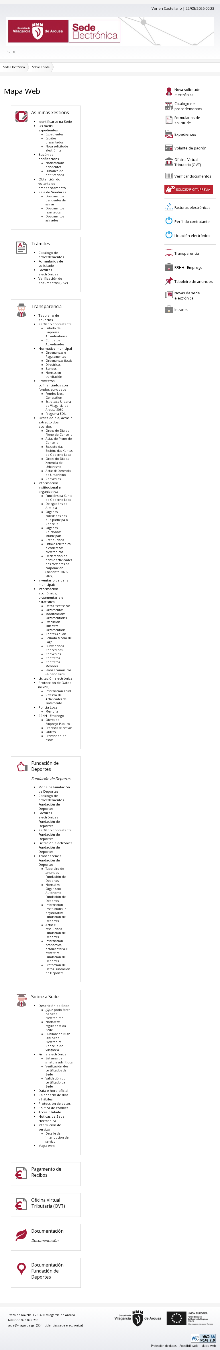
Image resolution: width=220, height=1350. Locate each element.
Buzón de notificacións (48, 156)
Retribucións (55, 540)
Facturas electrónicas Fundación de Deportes (49, 819)
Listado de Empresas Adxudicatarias (56, 332)
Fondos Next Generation (55, 396)
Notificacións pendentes (55, 165)
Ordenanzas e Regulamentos (56, 355)
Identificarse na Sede (55, 121)
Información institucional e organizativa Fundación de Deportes (56, 913)
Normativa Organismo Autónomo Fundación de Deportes (56, 893)
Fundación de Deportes (45, 766)
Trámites (40, 244)
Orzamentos (54, 610)
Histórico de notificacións (55, 173)
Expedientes (54, 134)
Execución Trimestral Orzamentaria (56, 626)
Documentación (47, 1231)
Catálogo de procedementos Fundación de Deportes (51, 802)
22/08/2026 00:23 (200, 8)
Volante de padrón (190, 148)
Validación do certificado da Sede (56, 1082)
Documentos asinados (55, 218)
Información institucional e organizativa (49, 487)
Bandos (51, 369)
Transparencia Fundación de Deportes (50, 860)
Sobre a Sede (41, 67)
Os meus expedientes (48, 128)
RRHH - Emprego (51, 715)
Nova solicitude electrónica (57, 148)
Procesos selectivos (59, 728)
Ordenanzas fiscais (59, 361)
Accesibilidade (49, 1112)
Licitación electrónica (55, 678)
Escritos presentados (54, 140)
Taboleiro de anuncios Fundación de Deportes (56, 875)
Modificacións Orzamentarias (56, 616)
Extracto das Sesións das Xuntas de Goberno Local (59, 451)
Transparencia (46, 307)
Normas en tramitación (54, 375)
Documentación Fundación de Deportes (47, 1271)
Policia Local (48, 707)
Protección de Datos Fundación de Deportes (58, 969)
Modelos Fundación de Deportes (54, 789)
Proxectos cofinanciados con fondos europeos (53, 385)
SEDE (11, 52)
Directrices (53, 365)
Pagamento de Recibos (46, 1172)
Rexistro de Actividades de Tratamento (56, 699)
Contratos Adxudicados (55, 342)
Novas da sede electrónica (187, 295)
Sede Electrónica (14, 67)
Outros (51, 732)
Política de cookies (53, 1108)
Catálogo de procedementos (51, 254)
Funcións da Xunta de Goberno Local (59, 498)
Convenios (53, 479)
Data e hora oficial (53, 1090)
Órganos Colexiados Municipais (53, 532)
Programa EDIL (56, 414)
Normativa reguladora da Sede (56, 1026)
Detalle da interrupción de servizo (57, 1137)
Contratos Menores (53, 664)
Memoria (52, 711)
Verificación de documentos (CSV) (53, 280)
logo (112, 1310)
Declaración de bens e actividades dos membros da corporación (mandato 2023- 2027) (59, 566)
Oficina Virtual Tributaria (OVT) (48, 1203)
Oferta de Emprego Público (58, 722)
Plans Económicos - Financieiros (58, 672)
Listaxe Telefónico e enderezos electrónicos (58, 548)
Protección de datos (54, 1103)
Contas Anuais (56, 634)
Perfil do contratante (55, 324)
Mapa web (46, 1145)
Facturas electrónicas (48, 272)
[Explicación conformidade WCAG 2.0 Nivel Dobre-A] (203, 1342)
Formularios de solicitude (50, 263)
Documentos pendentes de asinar (56, 200)
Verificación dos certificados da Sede (57, 1070)
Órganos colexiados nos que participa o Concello (57, 518)
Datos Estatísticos (58, 606)
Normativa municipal (55, 348)
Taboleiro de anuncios (48, 317)
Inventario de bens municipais (53, 582)
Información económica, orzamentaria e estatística (50, 595)
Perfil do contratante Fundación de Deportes (55, 834)
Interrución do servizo (49, 1127)
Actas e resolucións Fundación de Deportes (56, 931)
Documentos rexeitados (55, 210)
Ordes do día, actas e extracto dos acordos (55, 422)
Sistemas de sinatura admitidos (59, 1060)
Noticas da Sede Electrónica (51, 1118)
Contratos (53, 658)
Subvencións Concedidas (55, 648)
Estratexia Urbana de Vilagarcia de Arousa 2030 (58, 406)
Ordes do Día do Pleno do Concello (59, 433)
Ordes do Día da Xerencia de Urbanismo (57, 463)
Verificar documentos (192, 176)
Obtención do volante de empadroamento (52, 183)
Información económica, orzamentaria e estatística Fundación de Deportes (57, 951)
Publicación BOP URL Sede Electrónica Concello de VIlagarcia (58, 1042)
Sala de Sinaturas (52, 192)
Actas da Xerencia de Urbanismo (58, 473)
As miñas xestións (50, 113)
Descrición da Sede (53, 1005)
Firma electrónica (52, 1054)
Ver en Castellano (167, 8)
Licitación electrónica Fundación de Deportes (55, 847)
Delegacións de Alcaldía (56, 506)
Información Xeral (58, 691)
